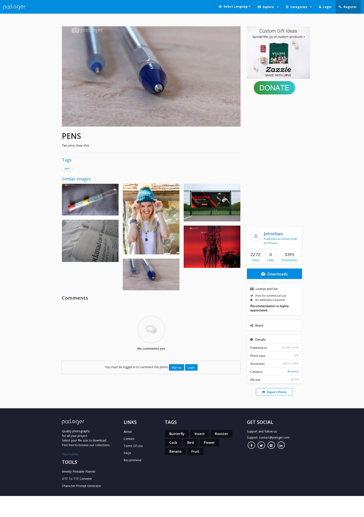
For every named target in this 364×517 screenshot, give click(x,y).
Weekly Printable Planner (79, 471)
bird (190, 442)
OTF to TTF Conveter (77, 479)
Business (293, 371)
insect (200, 433)
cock (173, 442)
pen (67, 168)
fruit (195, 451)
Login (191, 367)
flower (209, 442)
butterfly (177, 433)
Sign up (176, 367)
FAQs (127, 453)
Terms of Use (133, 446)
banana (175, 451)
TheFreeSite (70, 454)
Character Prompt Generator (81, 486)
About (128, 432)
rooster (221, 433)
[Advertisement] (274, 160)
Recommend (132, 460)
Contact (129, 439)
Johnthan (273, 234)
